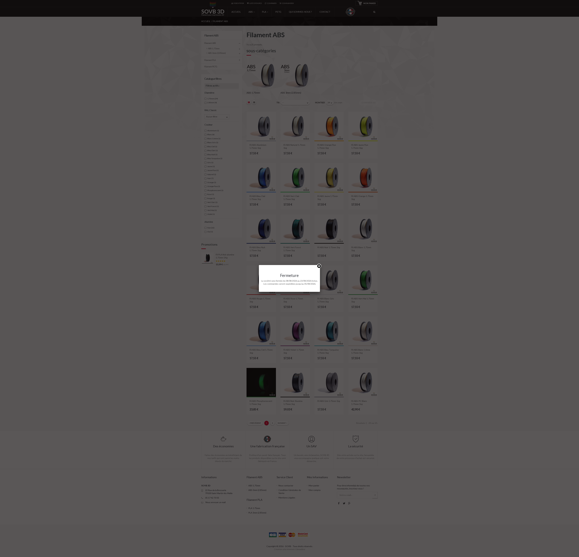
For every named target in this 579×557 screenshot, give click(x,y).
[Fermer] (319, 266)
